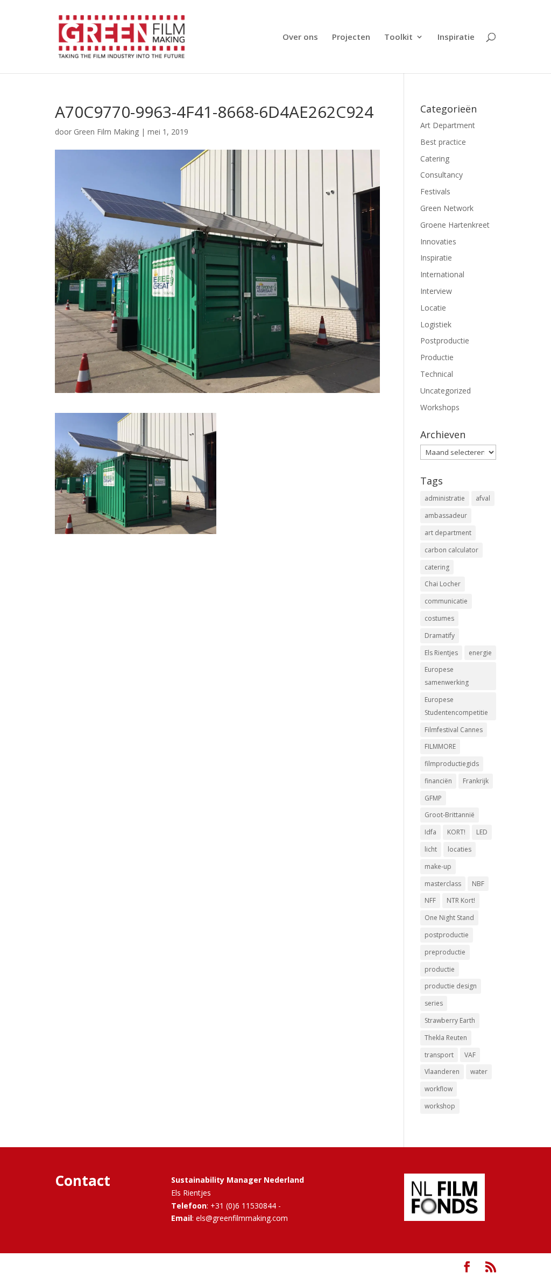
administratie (445, 498)
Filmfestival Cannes (454, 729)
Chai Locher (443, 583)
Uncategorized (445, 390)
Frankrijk (476, 780)
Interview (436, 291)
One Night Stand (449, 917)
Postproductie (444, 340)
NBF (478, 883)
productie (440, 969)
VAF (470, 1054)
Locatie (433, 308)
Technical (436, 374)
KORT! (456, 832)
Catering (434, 158)
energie (480, 652)
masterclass (443, 883)
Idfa (430, 832)
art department (448, 532)
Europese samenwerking (447, 676)
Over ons (300, 37)
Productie (437, 357)
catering (437, 567)
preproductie (445, 952)
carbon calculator (451, 549)
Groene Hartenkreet (455, 225)
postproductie (447, 934)
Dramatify (440, 635)
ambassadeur (446, 515)
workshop (440, 1106)
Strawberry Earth (450, 1020)
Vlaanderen (442, 1071)
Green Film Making (106, 132)
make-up (438, 866)
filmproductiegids (452, 763)
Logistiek (435, 324)
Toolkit (398, 37)
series (434, 1003)
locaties (459, 849)
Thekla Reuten (446, 1037)
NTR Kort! (461, 900)
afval (483, 498)
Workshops (440, 407)
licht (431, 849)
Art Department (447, 125)
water (479, 1071)
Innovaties (438, 241)
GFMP (433, 798)
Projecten (351, 37)
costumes (439, 618)
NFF (430, 900)
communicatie (446, 601)
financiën (438, 780)
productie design (451, 986)
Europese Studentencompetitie (456, 706)
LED (482, 832)
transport (439, 1054)
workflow (439, 1088)
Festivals (435, 191)
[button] (135, 473)
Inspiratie (456, 37)
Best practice (443, 142)
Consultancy (441, 175)
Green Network (447, 208)
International (442, 274)
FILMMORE (440, 746)
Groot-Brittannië (450, 814)
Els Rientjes (441, 652)
